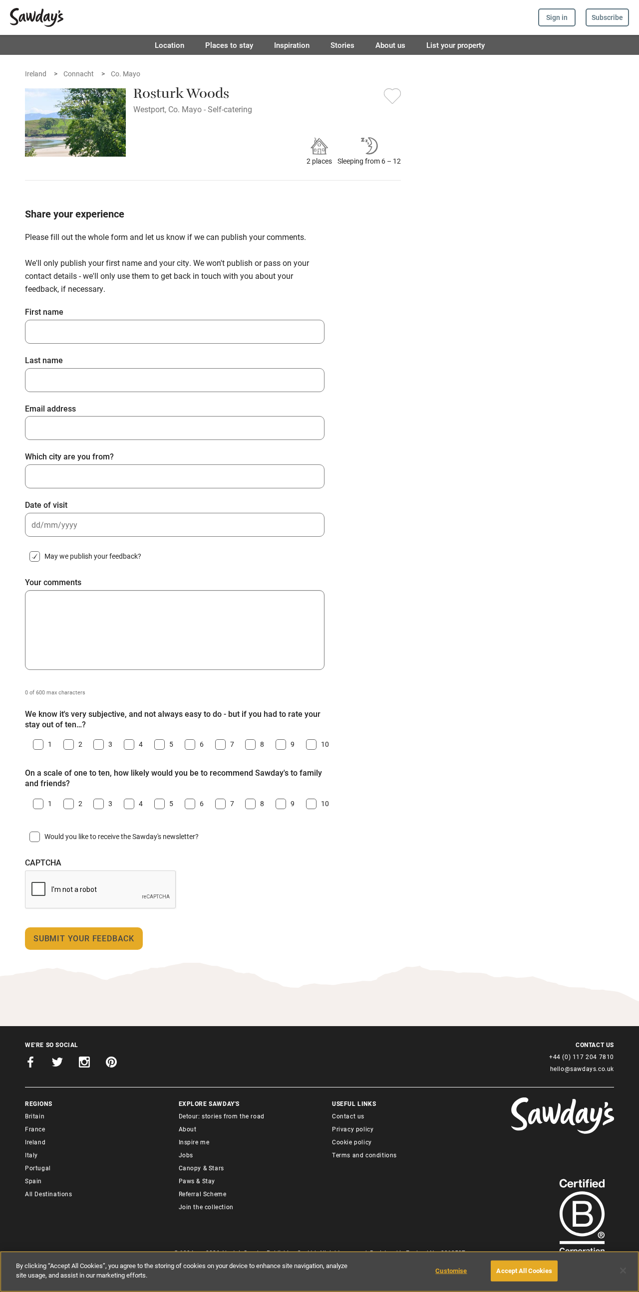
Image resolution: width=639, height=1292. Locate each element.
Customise (451, 1270)
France (35, 1129)
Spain (33, 1181)
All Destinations (48, 1194)
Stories (342, 45)
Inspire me (194, 1142)
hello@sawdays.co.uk (582, 1069)
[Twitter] (57, 1063)
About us (390, 45)
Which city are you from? (69, 456)
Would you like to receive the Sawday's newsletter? (121, 836)
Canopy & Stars (201, 1168)
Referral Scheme (203, 1194)
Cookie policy (352, 1142)
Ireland (35, 1142)
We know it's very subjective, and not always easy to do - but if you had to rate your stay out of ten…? (172, 719)
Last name (44, 360)
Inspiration (292, 45)
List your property (455, 45)
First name (44, 312)
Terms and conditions (364, 1155)
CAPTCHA (43, 862)
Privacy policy (352, 1129)
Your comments (53, 582)
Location (169, 45)
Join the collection (206, 1207)
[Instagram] (84, 1063)
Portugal (38, 1168)
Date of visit (46, 505)
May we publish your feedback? (92, 556)
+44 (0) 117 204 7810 (581, 1057)
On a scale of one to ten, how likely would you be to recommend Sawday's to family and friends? (173, 778)
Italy (31, 1155)
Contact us (348, 1116)
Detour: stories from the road (222, 1116)
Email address (50, 409)
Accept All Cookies (524, 1270)
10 (323, 744)
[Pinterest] (111, 1063)
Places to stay (229, 45)
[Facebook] (30, 1063)
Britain (34, 1116)
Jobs (186, 1155)
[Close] (623, 1271)
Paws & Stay (197, 1181)
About (188, 1129)
